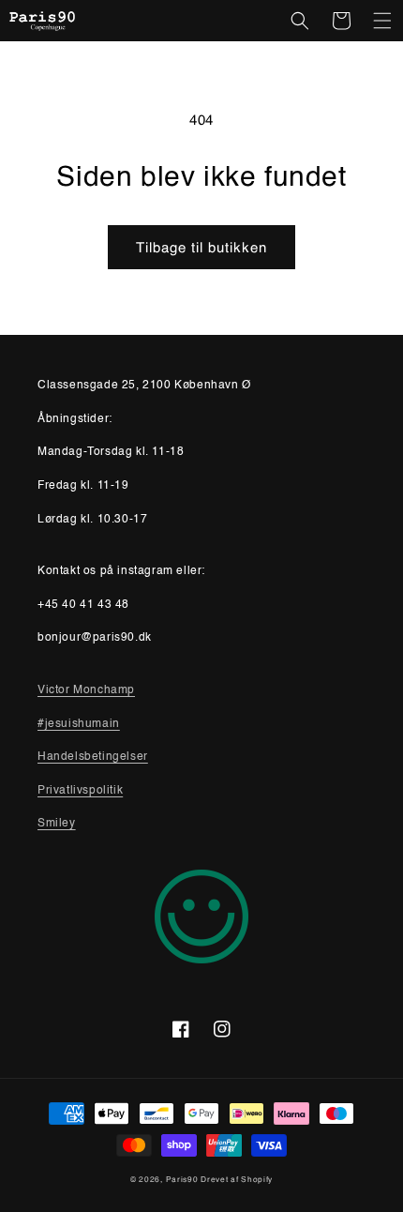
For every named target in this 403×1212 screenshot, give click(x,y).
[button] (300, 20)
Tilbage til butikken (201, 247)
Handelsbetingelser (92, 757)
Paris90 (182, 1178)
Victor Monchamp (86, 690)
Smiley (56, 823)
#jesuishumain (78, 724)
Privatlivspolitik (80, 790)
